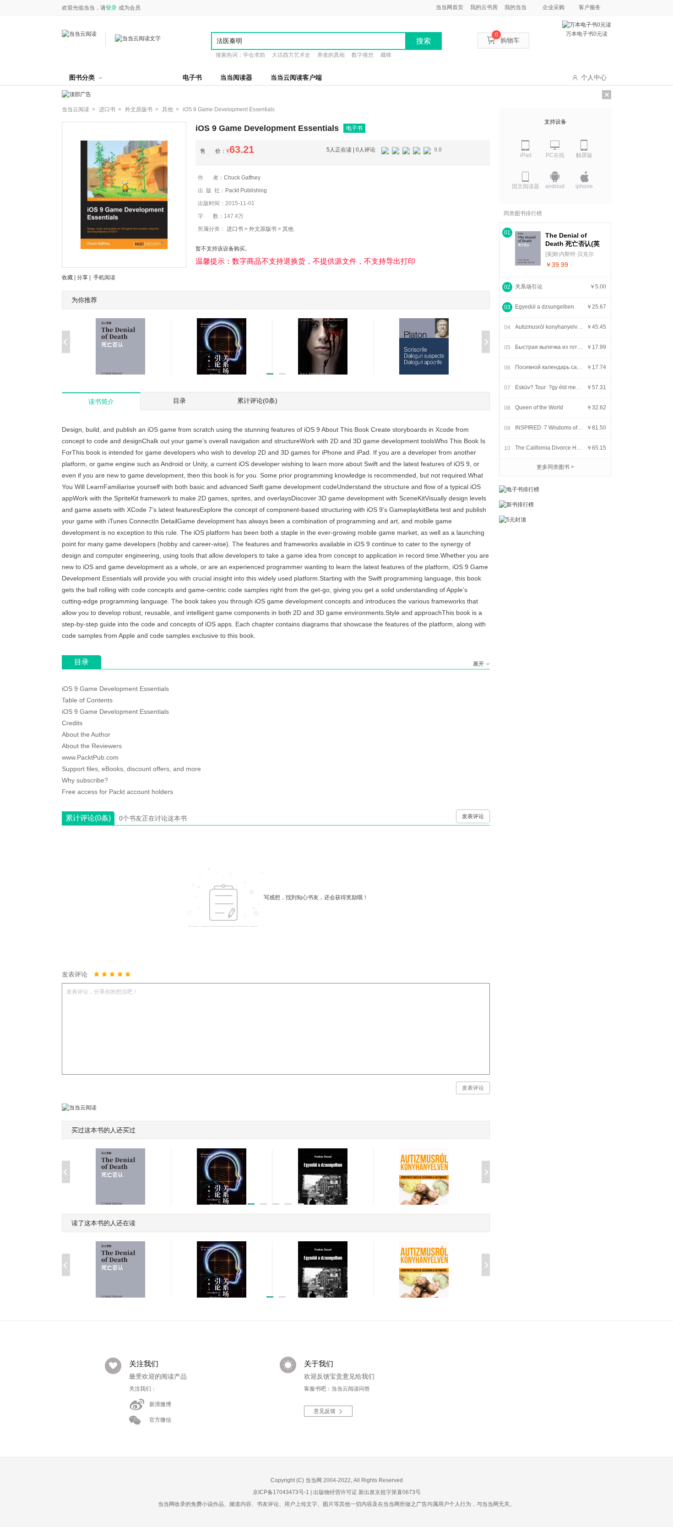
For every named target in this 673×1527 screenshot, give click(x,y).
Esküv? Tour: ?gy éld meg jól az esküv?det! (549, 387)
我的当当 (515, 7)
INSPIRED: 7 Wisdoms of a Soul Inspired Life (549, 427)
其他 (287, 229)
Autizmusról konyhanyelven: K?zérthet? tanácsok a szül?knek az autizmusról (549, 327)
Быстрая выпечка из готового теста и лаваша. (549, 347)
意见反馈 (325, 1411)
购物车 (507, 40)
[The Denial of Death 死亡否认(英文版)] (528, 248)
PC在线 (555, 155)
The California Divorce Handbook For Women (549, 448)
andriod (554, 186)
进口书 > (110, 109)
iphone (584, 186)
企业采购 (553, 7)
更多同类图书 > (555, 467)
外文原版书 (263, 229)
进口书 (235, 229)
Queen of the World (539, 407)
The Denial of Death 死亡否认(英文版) (572, 240)
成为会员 (130, 8)
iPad (526, 155)
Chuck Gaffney (242, 177)
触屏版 (584, 155)
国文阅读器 (525, 186)
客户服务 (590, 7)
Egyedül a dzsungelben (544, 307)
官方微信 (160, 1420)
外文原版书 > (141, 109)
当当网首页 (449, 7)
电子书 (192, 77)
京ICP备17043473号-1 (281, 1492)
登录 (111, 8)
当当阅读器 (236, 77)
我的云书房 (484, 7)
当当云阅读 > (78, 109)
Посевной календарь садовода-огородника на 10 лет (549, 367)
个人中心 (594, 77)
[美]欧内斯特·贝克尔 (569, 254)
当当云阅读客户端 (296, 77)
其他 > (170, 109)
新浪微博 (160, 1404)
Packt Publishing (246, 190)
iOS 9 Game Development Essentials (229, 109)
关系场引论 (529, 286)
